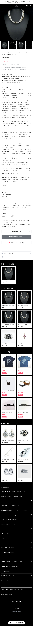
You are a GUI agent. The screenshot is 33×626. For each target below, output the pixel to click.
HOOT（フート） (5, 538)
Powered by (15, 611)
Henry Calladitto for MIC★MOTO (10, 519)
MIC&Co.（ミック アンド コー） (9, 524)
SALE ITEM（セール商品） (8, 594)
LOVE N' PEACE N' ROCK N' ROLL (9, 566)
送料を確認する (17, 64)
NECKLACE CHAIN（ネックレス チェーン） (12, 589)
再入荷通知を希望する (17, 237)
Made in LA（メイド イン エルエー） (10, 557)
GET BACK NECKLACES (7, 547)
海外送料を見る (23, 69)
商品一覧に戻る (16, 602)
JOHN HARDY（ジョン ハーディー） (10, 505)
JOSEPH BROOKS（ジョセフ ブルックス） (12, 561)
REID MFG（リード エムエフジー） (10, 501)
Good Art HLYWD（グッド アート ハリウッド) (13, 491)
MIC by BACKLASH (6, 571)
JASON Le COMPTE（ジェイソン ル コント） (13, 496)
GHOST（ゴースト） (6, 529)
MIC (2, 585)
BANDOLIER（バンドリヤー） (9, 575)
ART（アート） (5, 580)
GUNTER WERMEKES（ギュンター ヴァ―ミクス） (14, 510)
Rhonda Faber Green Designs (9, 515)
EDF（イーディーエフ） (7, 533)
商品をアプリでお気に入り (17, 243)
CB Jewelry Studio (6, 543)
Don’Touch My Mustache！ (8, 552)
